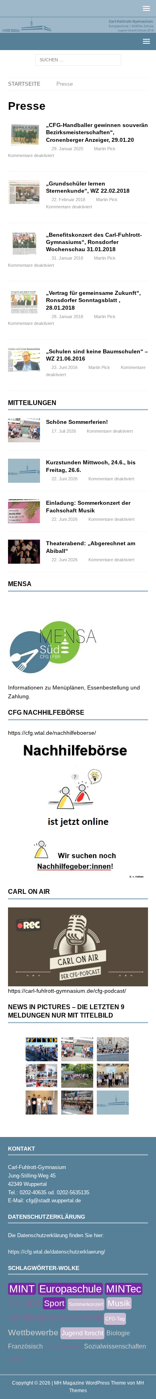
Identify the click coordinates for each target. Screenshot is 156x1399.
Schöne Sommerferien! (77, 422)
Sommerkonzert (86, 1304)
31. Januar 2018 (67, 258)
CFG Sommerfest (63, 1347)
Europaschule (70, 1289)
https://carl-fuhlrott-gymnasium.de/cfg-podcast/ (67, 991)
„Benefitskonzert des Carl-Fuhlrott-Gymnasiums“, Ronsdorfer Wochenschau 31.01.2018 (94, 242)
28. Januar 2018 (67, 316)
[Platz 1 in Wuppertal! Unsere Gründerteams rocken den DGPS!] (42, 1103)
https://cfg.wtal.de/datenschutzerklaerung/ (56, 1252)
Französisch (25, 1346)
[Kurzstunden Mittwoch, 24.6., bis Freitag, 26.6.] (24, 471)
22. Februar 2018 (68, 199)
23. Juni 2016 (65, 367)
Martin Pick (105, 148)
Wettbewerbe (33, 1332)
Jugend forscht (82, 1333)
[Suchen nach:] (78, 59)
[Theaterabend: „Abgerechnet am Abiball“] (24, 552)
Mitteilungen (32, 402)
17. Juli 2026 (64, 431)
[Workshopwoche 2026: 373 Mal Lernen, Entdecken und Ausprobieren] (42, 1076)
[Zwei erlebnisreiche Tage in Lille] (77, 1076)
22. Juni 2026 (65, 478)
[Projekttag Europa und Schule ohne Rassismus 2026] (77, 1103)
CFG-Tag (115, 1319)
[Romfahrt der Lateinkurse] (113, 1049)
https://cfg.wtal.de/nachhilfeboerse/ (52, 733)
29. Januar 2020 (67, 148)
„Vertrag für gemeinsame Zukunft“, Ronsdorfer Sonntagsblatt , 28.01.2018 (93, 300)
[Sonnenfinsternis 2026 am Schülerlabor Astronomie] (42, 1049)
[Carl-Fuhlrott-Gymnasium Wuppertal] (78, 28)
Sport (54, 1303)
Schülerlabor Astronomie (55, 1317)
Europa (24, 1302)
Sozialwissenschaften (115, 1346)
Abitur (14, 1359)
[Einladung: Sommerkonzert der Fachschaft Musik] (24, 511)
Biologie (118, 1333)
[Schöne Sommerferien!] (24, 430)
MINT (22, 1289)
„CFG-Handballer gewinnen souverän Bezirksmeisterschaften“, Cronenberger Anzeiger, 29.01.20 (97, 132)
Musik (119, 1303)
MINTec (123, 1289)
